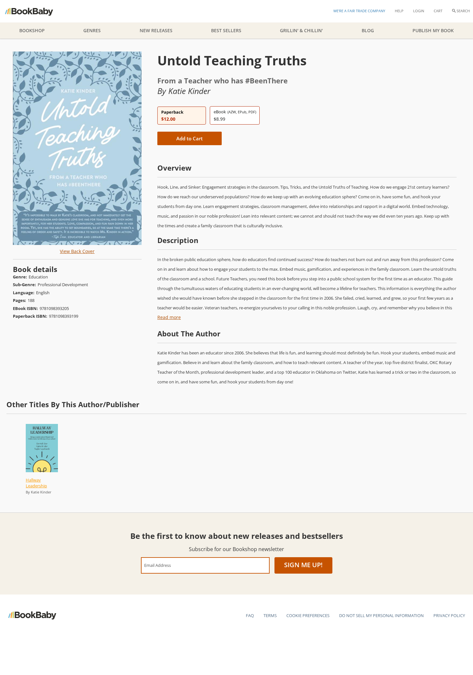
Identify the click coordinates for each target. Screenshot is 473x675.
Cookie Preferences (307, 615)
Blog (368, 30)
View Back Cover (77, 251)
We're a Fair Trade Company (359, 10)
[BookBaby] (34, 11)
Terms (270, 615)
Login (418, 10)
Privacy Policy (449, 615)
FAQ (250, 615)
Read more (169, 317)
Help (399, 10)
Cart (438, 10)
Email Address (157, 565)
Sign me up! (303, 564)
